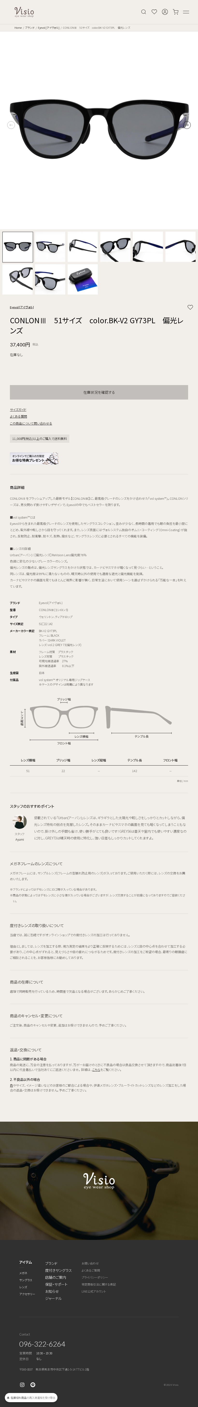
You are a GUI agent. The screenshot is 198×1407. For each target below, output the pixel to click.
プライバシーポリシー (95, 1277)
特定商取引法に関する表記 (99, 1284)
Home (18, 27)
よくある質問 (18, 416)
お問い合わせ (90, 1263)
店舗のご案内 (55, 1277)
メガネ (23, 1273)
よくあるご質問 (91, 1270)
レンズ (23, 1287)
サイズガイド (18, 409)
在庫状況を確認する (99, 392)
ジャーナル (53, 1298)
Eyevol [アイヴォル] (48, 27)
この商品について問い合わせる (31, 423)
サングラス (25, 1280)
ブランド (30, 27)
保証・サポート (56, 1284)
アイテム (25, 1262)
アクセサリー (27, 1294)
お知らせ (52, 1291)
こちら (96, 1069)
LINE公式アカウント (94, 1291)
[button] (187, 125)
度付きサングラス (58, 1270)
